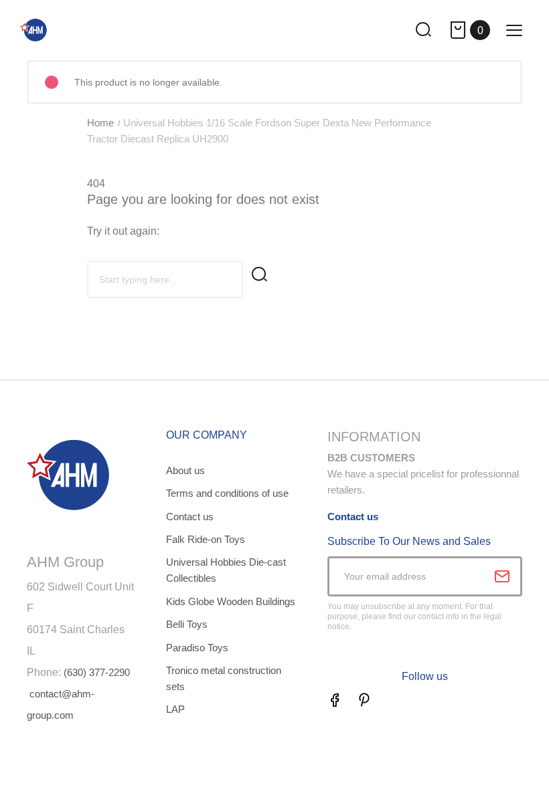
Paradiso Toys (197, 647)
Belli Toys (187, 624)
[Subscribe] (502, 576)
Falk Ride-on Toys (205, 539)
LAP (175, 709)
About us (185, 470)
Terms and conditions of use (227, 493)
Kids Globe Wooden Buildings (230, 601)
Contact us (190, 516)
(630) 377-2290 (97, 672)
